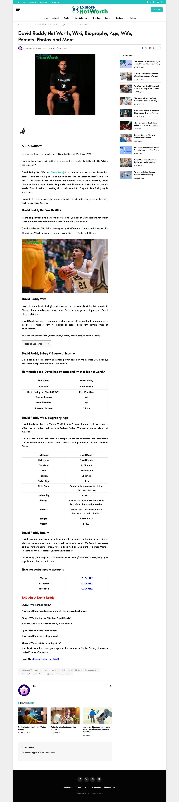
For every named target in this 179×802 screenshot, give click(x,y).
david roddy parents (64, 674)
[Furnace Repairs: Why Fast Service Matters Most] (126, 138)
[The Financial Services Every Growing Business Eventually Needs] (126, 101)
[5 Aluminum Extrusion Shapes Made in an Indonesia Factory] (126, 76)
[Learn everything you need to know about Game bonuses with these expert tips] (97, 715)
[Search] (161, 2)
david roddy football (27, 674)
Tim (27, 48)
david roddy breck (42, 670)
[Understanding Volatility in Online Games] (32, 715)
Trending (97, 18)
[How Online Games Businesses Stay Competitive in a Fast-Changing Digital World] (126, 113)
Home (45, 18)
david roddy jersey (46, 674)
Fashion (133, 18)
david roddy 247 (25, 670)
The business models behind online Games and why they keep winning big (147, 124)
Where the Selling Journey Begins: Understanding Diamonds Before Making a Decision (145, 173)
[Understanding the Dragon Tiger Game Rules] (65, 715)
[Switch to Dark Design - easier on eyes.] (158, 2)
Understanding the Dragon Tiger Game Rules (64, 728)
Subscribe (156, 10)
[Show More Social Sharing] (159, 48)
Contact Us (55, 2)
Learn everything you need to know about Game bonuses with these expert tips (96, 729)
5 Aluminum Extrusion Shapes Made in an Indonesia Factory (146, 74)
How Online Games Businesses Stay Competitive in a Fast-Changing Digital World (146, 111)
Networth (56, 18)
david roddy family (92, 670)
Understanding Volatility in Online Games (32, 728)
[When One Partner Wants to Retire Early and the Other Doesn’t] (126, 162)
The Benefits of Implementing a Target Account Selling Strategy (147, 62)
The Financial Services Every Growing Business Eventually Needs (145, 99)
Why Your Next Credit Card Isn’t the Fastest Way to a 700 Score (146, 87)
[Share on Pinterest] (150, 48)
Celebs (66, 18)
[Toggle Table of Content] (46, 344)
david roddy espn (75, 670)
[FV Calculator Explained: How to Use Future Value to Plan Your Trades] (126, 150)
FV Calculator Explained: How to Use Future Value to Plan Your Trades (146, 148)
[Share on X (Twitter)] (146, 48)
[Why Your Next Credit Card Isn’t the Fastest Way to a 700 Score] (126, 89)
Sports (107, 18)
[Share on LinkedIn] (154, 48)
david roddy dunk (58, 670)
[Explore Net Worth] (89, 9)
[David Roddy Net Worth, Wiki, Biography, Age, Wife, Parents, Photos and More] (65, 84)
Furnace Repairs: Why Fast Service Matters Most (144, 136)
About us (21, 2)
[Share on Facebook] (142, 48)
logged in (35, 752)
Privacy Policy (32, 2)
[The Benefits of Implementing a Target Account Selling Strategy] (126, 64)
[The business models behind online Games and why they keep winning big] (126, 125)
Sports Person (81, 18)
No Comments (50, 48)
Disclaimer (44, 2)
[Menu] (18, 9)
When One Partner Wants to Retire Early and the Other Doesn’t (145, 161)
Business (119, 18)
